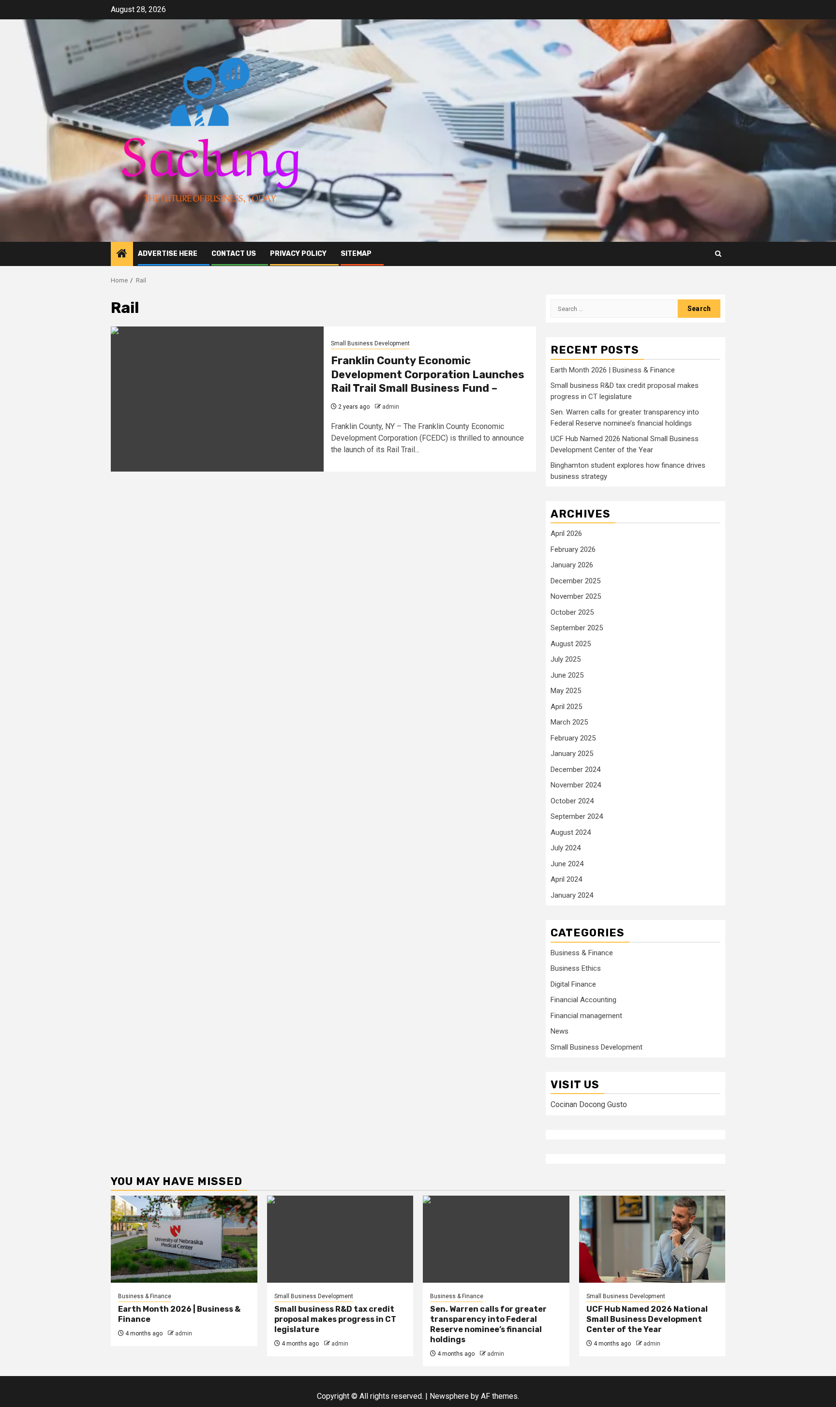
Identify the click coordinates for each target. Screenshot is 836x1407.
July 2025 (566, 659)
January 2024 (572, 895)
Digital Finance (573, 984)
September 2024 (577, 816)
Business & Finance (582, 952)
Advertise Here (167, 254)
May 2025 (566, 690)
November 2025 (576, 596)
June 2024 (567, 863)
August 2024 (571, 832)
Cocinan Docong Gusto (589, 1104)
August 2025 (571, 643)
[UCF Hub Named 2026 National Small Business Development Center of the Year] (652, 1239)
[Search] (718, 253)
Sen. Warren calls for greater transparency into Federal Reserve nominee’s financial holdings (488, 1324)
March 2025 (569, 722)
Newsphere (449, 1396)
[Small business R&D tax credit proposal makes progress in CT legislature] (340, 1239)
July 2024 (566, 848)
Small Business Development (370, 343)
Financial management (586, 1015)
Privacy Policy (298, 254)
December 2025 (575, 581)
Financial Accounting (583, 999)
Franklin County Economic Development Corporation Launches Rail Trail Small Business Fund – (427, 374)
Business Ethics (576, 968)
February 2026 (573, 549)
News (559, 1031)
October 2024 (572, 801)
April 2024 (566, 879)
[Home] (122, 254)
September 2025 (577, 627)
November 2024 (576, 785)
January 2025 (572, 753)
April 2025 (566, 706)
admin (390, 406)
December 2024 (575, 769)
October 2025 (572, 612)
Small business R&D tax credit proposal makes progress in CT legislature (335, 1319)
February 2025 (573, 738)
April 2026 (566, 533)
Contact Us (233, 254)
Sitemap (356, 254)
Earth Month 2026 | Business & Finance (613, 370)
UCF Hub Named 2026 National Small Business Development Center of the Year (647, 1319)
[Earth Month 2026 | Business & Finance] (184, 1239)
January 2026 (572, 565)
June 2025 (567, 675)
